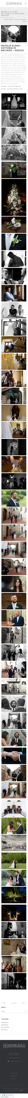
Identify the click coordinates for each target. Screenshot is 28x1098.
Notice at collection (4, 1096)
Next (23, 1003)
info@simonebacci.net (15, 1061)
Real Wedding (10, 17)
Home (2, 17)
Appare (21, 1090)
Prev (4, 1003)
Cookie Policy (13, 1076)
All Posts (14, 1003)
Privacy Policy (14, 1073)
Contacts (12, 1078)
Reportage (4, 1029)
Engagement (4, 1022)
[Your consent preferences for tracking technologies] (2, 1095)
